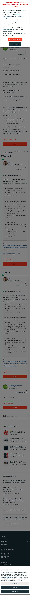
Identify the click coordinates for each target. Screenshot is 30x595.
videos (9, 29)
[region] (15, 580)
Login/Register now (15, 39)
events (21, 20)
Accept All (15, 591)
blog (4, 29)
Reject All (15, 587)
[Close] (28, 567)
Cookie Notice (7, 577)
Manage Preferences (15, 583)
